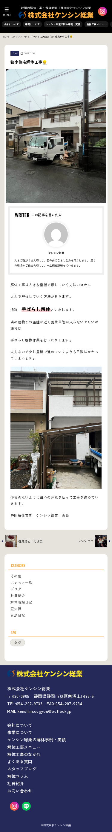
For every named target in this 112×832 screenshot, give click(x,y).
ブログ (15, 53)
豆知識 (16, 608)
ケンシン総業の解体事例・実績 (63, 24)
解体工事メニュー (96, 24)
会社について (11, 24)
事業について (32, 24)
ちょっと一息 (21, 582)
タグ (17, 642)
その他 (16, 575)
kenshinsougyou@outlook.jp (44, 711)
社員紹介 (17, 595)
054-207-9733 (29, 703)
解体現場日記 (21, 602)
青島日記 (17, 615)
